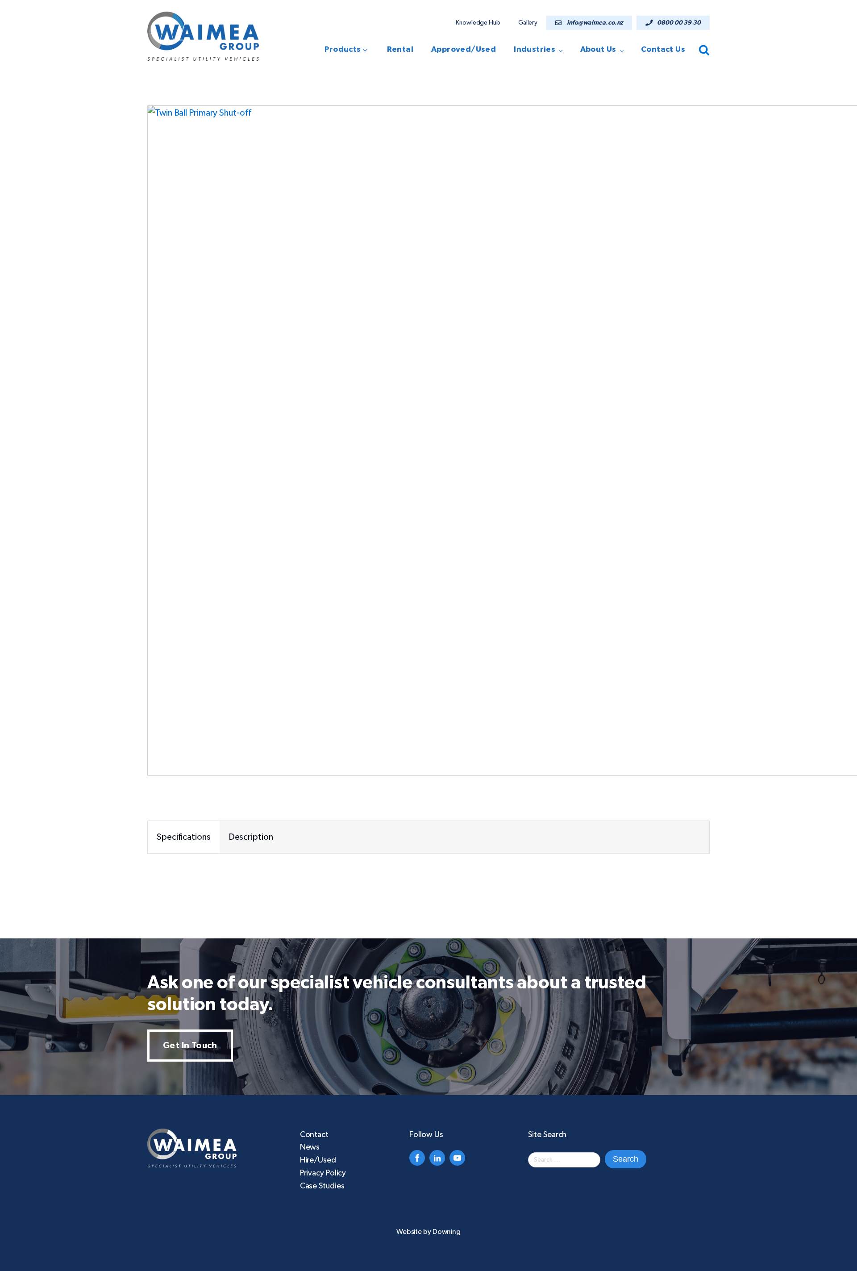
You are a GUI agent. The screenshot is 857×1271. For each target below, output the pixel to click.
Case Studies (322, 1186)
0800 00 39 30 (679, 23)
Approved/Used (463, 50)
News (310, 1147)
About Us (598, 50)
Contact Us (663, 50)
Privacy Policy (323, 1173)
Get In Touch (190, 1045)
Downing (447, 1231)
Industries (534, 50)
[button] (349, 49)
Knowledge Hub (478, 23)
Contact (314, 1135)
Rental (400, 50)
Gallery (527, 23)
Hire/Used (318, 1160)
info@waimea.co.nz (595, 23)
